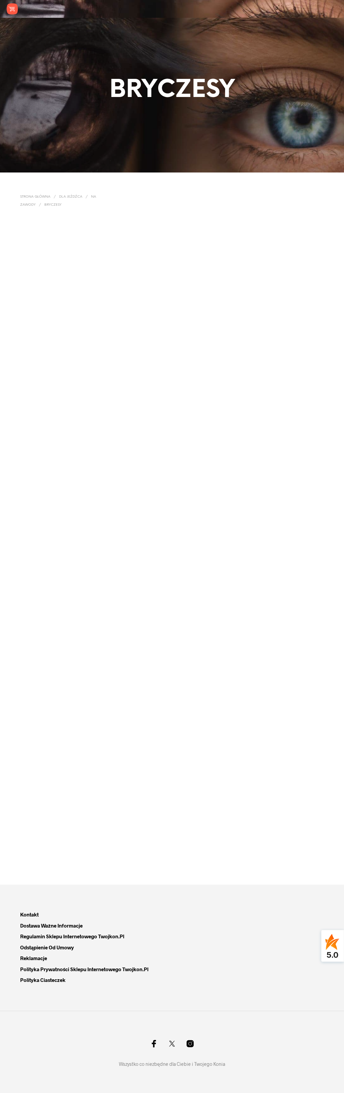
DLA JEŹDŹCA (70, 197)
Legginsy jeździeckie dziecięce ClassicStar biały (47, 299)
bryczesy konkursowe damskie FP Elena (120, 299)
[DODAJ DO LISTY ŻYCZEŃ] (83, 299)
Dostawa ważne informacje (51, 926)
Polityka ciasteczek (43, 980)
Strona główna (35, 197)
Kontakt (29, 914)
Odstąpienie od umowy (47, 947)
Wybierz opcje (39, 317)
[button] (272, 8)
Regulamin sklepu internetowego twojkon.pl (72, 936)
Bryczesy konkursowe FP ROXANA (123, 823)
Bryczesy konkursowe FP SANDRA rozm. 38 (279, 299)
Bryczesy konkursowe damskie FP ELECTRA (198, 299)
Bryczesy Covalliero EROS (202, 820)
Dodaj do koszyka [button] (278, 317)
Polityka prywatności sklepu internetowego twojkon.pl (84, 969)
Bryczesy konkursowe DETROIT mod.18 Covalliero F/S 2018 (47, 421)
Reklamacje (33, 958)
